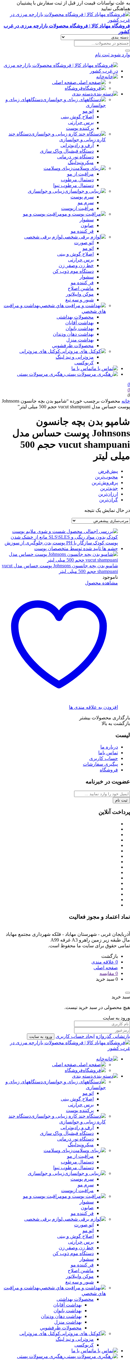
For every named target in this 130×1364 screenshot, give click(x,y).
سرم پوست (82, 196)
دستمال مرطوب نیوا (73, 185)
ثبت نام (121, 800)
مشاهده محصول (101, 582)
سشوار (87, 219)
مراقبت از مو (80, 173)
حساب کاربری (103, 758)
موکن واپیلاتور (80, 294)
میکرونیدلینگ (81, 162)
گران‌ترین (108, 499)
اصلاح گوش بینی (77, 116)
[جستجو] (127, 50)
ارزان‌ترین (108, 494)
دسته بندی (82, 93)
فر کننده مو (82, 231)
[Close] (127, 993)
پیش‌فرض (108, 471)
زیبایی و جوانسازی (46, 191)
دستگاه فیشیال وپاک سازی (67, 151)
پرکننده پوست (80, 128)
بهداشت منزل (80, 339)
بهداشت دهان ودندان (73, 334)
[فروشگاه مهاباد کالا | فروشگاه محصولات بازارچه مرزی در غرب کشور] (59, 70)
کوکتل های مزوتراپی (39, 351)
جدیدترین (109, 488)
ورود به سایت (40, 1036)
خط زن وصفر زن (76, 265)
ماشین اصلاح (81, 288)
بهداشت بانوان (80, 328)
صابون (87, 225)
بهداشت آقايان (79, 322)
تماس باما (108, 752)
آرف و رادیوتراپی (77, 145)
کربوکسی (84, 362)
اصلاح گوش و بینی (75, 254)
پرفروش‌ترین (105, 482)
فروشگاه (74, 88)
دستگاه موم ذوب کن (73, 271)
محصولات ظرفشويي (73, 345)
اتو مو (88, 111)
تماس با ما (81, 368)
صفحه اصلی (64, 82)
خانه (100, 76)
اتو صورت (84, 242)
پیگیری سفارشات (100, 764)
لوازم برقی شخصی (43, 236)
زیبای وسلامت (58, 168)
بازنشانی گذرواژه (113, 1036)
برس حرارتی (81, 122)
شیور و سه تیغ (79, 299)
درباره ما (109, 746)
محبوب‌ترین (106, 476)
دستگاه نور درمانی (75, 156)
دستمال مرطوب (77, 179)
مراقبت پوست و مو (42, 213)
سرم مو (86, 202)
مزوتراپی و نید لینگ (75, 357)
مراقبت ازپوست (77, 208)
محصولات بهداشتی (75, 316)
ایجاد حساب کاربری (75, 1036)
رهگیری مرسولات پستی (41, 374)
